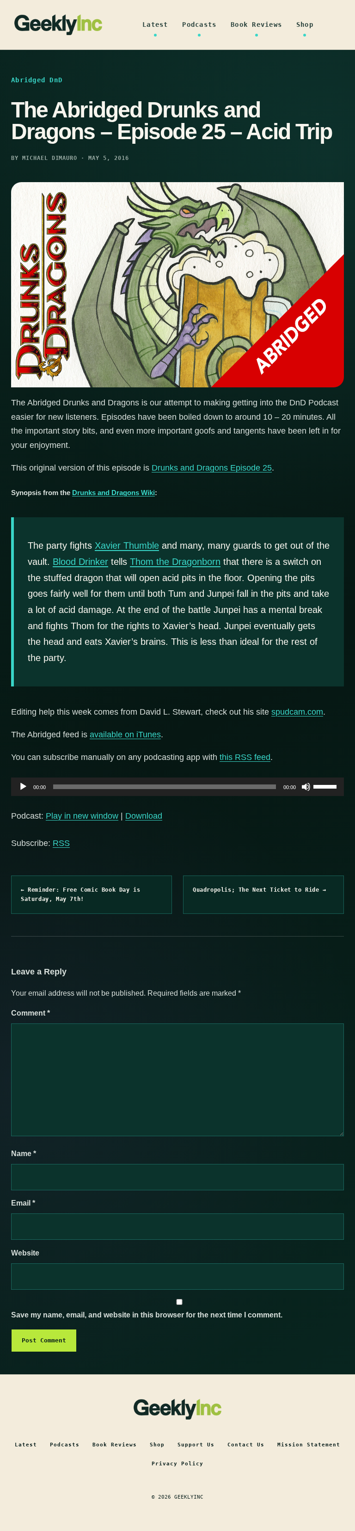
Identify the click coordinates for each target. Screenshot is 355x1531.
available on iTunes (125, 734)
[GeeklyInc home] (58, 24)
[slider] (326, 786)
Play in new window (82, 816)
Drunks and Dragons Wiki (113, 492)
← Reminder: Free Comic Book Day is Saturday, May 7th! (80, 894)
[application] (177, 787)
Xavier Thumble (127, 545)
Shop (304, 24)
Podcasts (199, 24)
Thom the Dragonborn (175, 562)
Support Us (196, 1445)
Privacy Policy (177, 1464)
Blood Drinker (80, 562)
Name (23, 1153)
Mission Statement (308, 1445)
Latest (155, 24)
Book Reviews (256, 24)
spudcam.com (297, 712)
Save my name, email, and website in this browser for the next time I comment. (146, 1315)
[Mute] (306, 786)
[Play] (23, 786)
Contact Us (245, 1445)
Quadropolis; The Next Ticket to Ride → (259, 890)
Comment (30, 1013)
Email (23, 1203)
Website (25, 1253)
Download (143, 816)
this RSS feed (245, 757)
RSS (61, 843)
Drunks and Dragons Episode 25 (212, 467)
